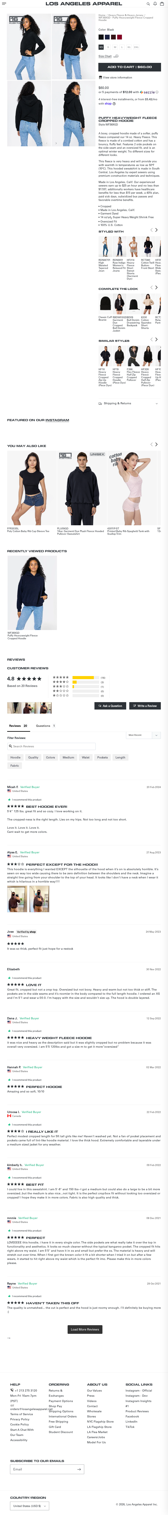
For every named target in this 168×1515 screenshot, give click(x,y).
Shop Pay (55, 1406)
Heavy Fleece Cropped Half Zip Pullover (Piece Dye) (147, 378)
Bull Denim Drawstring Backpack (133, 322)
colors (50, 757)
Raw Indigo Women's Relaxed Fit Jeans (119, 266)
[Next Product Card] (156, 230)
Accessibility (18, 1440)
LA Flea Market (97, 1432)
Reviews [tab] (15, 726)
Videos (91, 1401)
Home (102, 15)
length (120, 757)
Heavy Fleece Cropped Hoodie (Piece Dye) (119, 377)
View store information (117, 77)
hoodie (15, 757)
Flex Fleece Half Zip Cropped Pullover (133, 375)
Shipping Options (61, 1411)
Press (90, 1395)
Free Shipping (58, 1421)
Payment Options (61, 1401)
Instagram (57, 420)
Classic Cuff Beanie (105, 318)
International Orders (63, 1416)
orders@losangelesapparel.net (31, 1409)
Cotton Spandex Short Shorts (146, 323)
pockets (102, 757)
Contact (92, 1406)
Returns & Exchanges (56, 1393)
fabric (14, 765)
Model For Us (96, 1442)
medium (68, 757)
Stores (91, 1416)
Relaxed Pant (160, 321)
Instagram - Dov (137, 1395)
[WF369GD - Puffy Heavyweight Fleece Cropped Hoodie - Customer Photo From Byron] (14, 708)
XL (129, 47)
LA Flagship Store (99, 1427)
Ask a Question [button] (112, 705)
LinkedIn (131, 1421)
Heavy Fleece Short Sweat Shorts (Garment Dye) (132, 270)
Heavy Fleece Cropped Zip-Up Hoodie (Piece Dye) (105, 378)
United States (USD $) (27, 1506)
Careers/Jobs (96, 1437)
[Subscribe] (79, 1469)
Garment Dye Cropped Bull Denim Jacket (119, 325)
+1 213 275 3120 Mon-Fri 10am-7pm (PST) (23, 1396)
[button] (4, 3)
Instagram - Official (139, 1390)
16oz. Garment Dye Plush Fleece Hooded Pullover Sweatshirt (80, 532)
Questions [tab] (43, 726)
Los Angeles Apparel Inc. (142, 1504)
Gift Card (55, 1427)
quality (33, 757)
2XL (136, 47)
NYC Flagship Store (100, 1421)
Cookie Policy (19, 1424)
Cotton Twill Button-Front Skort (147, 265)
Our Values (94, 1390)
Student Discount (61, 1432)
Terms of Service (21, 1414)
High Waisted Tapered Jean (103, 266)
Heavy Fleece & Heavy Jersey (125, 15)
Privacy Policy (20, 1419)
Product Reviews (137, 1411)
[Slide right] (55, 143)
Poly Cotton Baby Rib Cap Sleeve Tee (28, 531)
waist (86, 757)
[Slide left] (46, 143)
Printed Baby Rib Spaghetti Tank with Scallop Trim (128, 532)
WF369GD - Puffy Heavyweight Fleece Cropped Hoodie (126, 19)
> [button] (85, 1329)
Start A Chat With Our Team (22, 1432)
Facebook (132, 1416)
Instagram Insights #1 (138, 1403)
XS (101, 47)
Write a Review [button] (147, 705)
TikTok (130, 1427)
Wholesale (94, 1411)
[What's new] (155, 3)
